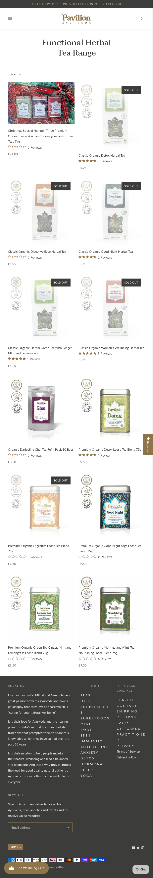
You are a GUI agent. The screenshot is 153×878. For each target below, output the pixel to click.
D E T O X (87, 758)
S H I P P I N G (127, 711)
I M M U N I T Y (91, 741)
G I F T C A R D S (128, 728)
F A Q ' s (122, 723)
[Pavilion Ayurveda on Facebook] (133, 848)
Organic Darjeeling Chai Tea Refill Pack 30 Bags (41, 449)
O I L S (85, 701)
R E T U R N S (126, 717)
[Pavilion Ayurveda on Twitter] (138, 848)
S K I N (85, 735)
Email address (20, 822)
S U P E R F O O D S (94, 718)
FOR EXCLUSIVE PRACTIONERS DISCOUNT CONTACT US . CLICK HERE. (76, 4)
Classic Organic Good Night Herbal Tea (105, 251)
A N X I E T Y (89, 752)
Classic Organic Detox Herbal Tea (101, 155)
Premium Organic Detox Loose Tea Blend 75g (109, 449)
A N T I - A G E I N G (94, 747)
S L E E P (86, 770)
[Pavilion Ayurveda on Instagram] (142, 848)
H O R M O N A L (92, 764)
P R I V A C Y (125, 745)
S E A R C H (125, 700)
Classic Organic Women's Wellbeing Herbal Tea (111, 348)
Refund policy (126, 757)
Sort (14, 74)
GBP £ (14, 847)
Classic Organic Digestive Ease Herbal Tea (37, 251)
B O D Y (86, 729)
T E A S (85, 695)
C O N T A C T (126, 705)
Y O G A (86, 775)
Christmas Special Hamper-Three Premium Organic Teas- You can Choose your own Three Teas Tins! (40, 136)
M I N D (85, 724)
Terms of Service (128, 751)
